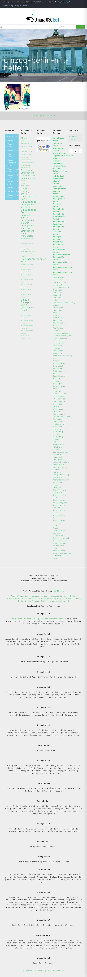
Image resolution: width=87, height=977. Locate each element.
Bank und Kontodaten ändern (58, 297)
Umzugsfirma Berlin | (41, 596)
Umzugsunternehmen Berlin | (64, 596)
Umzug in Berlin (11, 155)
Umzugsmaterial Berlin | (58, 601)
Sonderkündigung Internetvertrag (26, 166)
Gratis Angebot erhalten (43, 116)
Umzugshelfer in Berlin (28, 221)
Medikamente (58, 424)
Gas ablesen (58, 351)
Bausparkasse (59, 305)
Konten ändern (59, 401)
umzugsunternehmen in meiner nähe (26, 286)
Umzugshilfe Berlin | (65, 598)
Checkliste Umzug (26, 151)
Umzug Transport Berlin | (36, 601)
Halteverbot (58, 366)
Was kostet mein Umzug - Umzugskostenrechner (62, 535)
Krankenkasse (59, 414)
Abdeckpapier (59, 277)
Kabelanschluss (59, 394)
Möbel (55, 442)
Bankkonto (24, 146)
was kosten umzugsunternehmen (27, 319)
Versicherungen (59, 530)
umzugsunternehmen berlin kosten (27, 265)
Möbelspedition (59, 444)
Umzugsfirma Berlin (13, 170)
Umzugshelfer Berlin (13, 176)
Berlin (30, 146)
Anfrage (81, 27)
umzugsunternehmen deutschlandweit (26, 270)
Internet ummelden (26, 159)
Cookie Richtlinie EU (55, 971)
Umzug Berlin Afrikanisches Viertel (48, 619)
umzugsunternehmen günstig (26, 275)
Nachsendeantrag (60, 452)
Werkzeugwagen (60, 543)
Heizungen (57, 384)
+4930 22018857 (63, 2)
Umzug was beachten (27, 308)
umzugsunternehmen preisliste (26, 296)
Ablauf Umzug (24, 139)
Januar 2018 (74, 138)
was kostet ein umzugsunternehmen (27, 324)
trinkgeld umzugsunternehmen (26, 182)
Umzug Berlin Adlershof (20, 619)
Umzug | (14, 596)
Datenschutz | (40, 971)
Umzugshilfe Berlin (12, 182)
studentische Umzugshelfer (28, 176)
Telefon (56, 470)
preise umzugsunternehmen (27, 162)
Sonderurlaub (58, 465)
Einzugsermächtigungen (63, 336)
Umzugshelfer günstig (28, 216)
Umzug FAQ (12, 150)
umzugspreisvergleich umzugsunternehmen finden (28, 254)
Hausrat (56, 374)
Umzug (10, 140)
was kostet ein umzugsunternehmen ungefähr (27, 330)
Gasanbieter (58, 353)
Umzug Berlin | (24, 596)
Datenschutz (58, 320)
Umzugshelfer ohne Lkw (28, 226)
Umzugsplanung (60, 500)
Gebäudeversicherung (62, 356)
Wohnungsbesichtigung (63, 553)
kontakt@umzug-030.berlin (17, 6)
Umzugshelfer (29, 202)
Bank (30, 143)
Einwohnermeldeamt (61, 333)
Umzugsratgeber (60, 503)
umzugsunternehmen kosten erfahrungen (26, 291)
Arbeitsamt (24, 143)
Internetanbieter (26, 157)
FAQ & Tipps (58, 341)
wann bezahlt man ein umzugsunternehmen (26, 314)
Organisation (58, 455)
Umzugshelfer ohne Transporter (28, 233)
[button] (82, 3)
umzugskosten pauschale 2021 (27, 245)
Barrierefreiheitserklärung (64, 303)
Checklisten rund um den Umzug (58, 310)
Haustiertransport (60, 376)
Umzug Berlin (10, 145)
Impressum (57, 391)
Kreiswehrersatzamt (61, 417)
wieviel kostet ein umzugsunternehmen (26, 337)
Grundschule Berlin (26, 154)
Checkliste (12, 137)
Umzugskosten (13, 188)
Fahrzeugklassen (60, 338)
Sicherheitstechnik (61, 462)
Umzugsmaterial (14, 191)
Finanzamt (57, 348)
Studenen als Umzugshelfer (28, 171)
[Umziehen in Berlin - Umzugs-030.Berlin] (43, 16)
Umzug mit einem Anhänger (57, 484)
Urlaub (55, 528)
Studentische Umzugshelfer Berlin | (40, 598)
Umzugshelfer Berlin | (15, 598)
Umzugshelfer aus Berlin (28, 205)
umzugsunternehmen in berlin (27, 281)
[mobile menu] (1, 26)
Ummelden (25, 186)
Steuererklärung (60, 467)
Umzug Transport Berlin (11, 162)
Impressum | (27, 971)
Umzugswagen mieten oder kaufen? (59, 522)
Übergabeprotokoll (61, 480)
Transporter (58, 472)
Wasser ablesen (59, 541)
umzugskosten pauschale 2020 (27, 240)
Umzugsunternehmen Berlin (16, 196)
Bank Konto (58, 292)
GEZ (54, 358)
